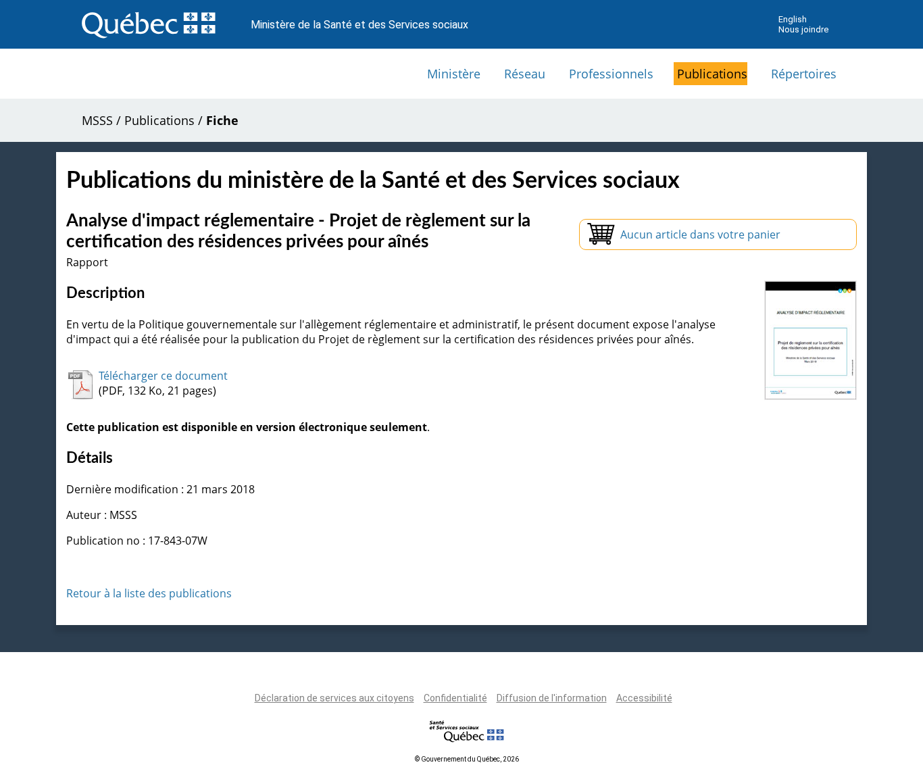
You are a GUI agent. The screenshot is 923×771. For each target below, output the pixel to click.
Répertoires (804, 74)
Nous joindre (803, 29)
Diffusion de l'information (552, 698)
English (792, 19)
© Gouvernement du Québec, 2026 (467, 759)
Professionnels (611, 74)
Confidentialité (455, 698)
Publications (712, 74)
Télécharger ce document (163, 375)
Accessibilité (644, 698)
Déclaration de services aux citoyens (334, 698)
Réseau (524, 74)
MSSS (97, 120)
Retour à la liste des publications (149, 593)
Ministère (453, 74)
